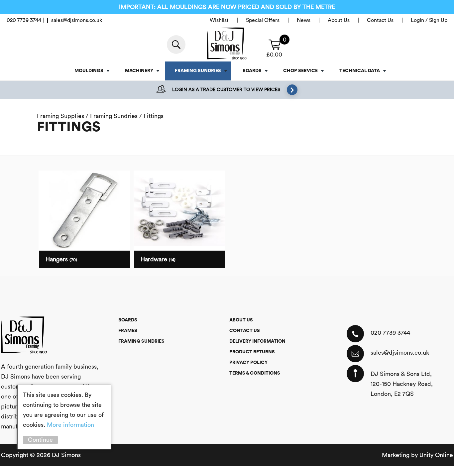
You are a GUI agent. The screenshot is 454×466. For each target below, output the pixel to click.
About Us (339, 20)
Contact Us (380, 20)
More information (70, 425)
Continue (40, 440)
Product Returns (252, 352)
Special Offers (263, 20)
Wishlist (219, 20)
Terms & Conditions (254, 373)
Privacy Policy (248, 362)
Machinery (139, 70)
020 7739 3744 (390, 333)
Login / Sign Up (429, 20)
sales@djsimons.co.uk (400, 353)
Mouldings (88, 70)
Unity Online (436, 455)
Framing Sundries (198, 70)
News (303, 20)
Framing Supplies (60, 116)
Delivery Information (257, 341)
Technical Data (359, 70)
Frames (127, 330)
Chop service (300, 70)
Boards (252, 70)
